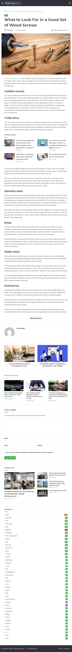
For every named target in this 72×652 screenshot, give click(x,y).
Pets (6, 593)
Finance (7, 581)
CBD (6, 578)
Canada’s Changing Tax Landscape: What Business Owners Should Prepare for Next (58, 395)
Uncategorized (9, 572)
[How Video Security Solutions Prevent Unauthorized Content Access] (36, 385)
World (7, 514)
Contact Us (67, 648)
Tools (7, 635)
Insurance (8, 608)
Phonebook (8, 533)
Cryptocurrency (10, 599)
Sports (7, 590)
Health (7, 539)
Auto (6, 569)
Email (6, 445)
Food (6, 584)
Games (7, 605)
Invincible (10, 30)
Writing (7, 614)
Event (7, 626)
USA (6, 521)
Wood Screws (36, 318)
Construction (9, 575)
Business (8, 530)
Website (39, 445)
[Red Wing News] (13, 3)
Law (6, 542)
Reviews (7, 602)
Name (6, 438)
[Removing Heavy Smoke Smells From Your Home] (42, 475)
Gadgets (7, 620)
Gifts (6, 638)
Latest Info (8, 518)
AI (6, 632)
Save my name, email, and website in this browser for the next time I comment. (29, 452)
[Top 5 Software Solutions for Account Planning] (42, 156)
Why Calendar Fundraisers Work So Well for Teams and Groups (13, 394)
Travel (7, 566)
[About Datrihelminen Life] (42, 493)
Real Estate (8, 560)
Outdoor (7, 617)
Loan (6, 596)
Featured (8, 623)
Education (8, 563)
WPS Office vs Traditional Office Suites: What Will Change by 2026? (25, 157)
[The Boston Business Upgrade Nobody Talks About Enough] (42, 484)
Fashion (7, 557)
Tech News (8, 524)
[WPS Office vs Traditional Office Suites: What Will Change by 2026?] (9, 156)
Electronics (8, 611)
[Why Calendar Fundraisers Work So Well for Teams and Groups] (14, 385)
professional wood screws (13, 78)
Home (7, 11)
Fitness (7, 629)
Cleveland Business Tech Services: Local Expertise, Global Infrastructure (19, 493)
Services (8, 554)
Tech (11, 11)
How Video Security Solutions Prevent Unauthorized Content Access (34, 395)
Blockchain (8, 548)
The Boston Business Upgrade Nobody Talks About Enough (57, 483)
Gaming (7, 587)
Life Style (8, 545)
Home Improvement (11, 536)
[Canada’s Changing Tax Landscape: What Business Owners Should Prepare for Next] (58, 385)
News (7, 551)
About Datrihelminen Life (58, 490)
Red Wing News (32, 648)
